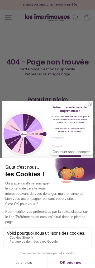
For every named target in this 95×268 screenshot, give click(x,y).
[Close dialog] (90, 104)
